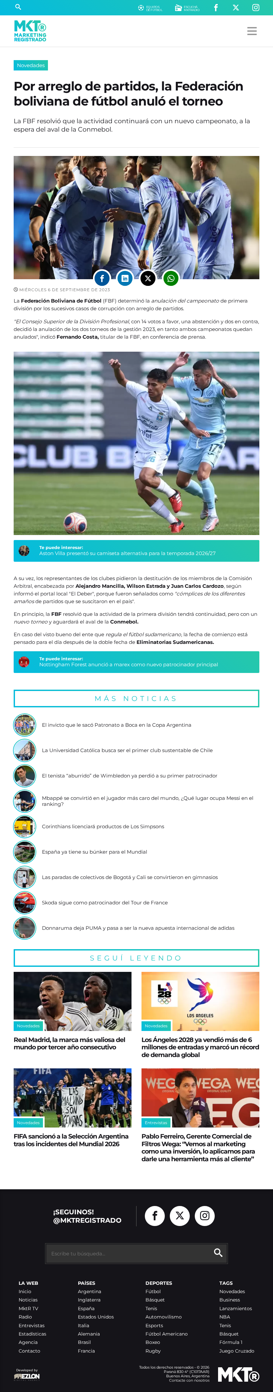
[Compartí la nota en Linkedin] (125, 278)
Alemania (89, 1334)
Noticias (28, 1299)
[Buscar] (18, 7)
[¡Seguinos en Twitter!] (235, 8)
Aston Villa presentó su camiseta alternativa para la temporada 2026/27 (127, 553)
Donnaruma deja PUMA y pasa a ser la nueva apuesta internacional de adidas (138, 928)
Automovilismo (163, 1317)
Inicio (25, 1291)
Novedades (31, 65)
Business (229, 1299)
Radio (25, 1317)
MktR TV (28, 1308)
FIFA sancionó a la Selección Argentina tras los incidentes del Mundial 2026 (71, 1140)
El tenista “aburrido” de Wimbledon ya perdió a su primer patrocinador (129, 776)
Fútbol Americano (166, 1334)
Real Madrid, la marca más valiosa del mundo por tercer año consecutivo (69, 1043)
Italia (83, 1325)
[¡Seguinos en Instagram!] (255, 8)
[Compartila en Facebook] (102, 278)
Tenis (151, 1308)
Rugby (153, 1351)
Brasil (84, 1342)
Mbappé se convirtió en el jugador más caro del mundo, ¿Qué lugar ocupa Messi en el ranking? (147, 801)
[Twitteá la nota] (148, 278)
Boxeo (152, 1342)
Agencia (28, 1342)
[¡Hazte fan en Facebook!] (215, 8)
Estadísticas (32, 1334)
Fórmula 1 (230, 1342)
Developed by (26, 1373)
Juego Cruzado (236, 1351)
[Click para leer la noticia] (25, 725)
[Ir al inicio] (30, 30)
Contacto (29, 1351)
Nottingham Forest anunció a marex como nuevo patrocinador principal (128, 664)
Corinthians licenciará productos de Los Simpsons (103, 827)
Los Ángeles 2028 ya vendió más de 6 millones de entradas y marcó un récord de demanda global (200, 1047)
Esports (154, 1325)
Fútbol (153, 1291)
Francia (86, 1351)
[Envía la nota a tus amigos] (171, 278)
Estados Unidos (96, 1317)
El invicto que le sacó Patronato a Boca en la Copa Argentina (116, 725)
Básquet (155, 1299)
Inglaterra (89, 1299)
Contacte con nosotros (189, 1380)
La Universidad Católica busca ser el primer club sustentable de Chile (127, 750)
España (86, 1308)
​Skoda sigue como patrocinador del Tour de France (105, 903)
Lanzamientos (235, 1308)
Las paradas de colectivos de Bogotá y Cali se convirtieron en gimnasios (130, 877)
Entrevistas (32, 1325)
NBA (224, 1317)
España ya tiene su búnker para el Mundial (94, 852)
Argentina (89, 1291)
